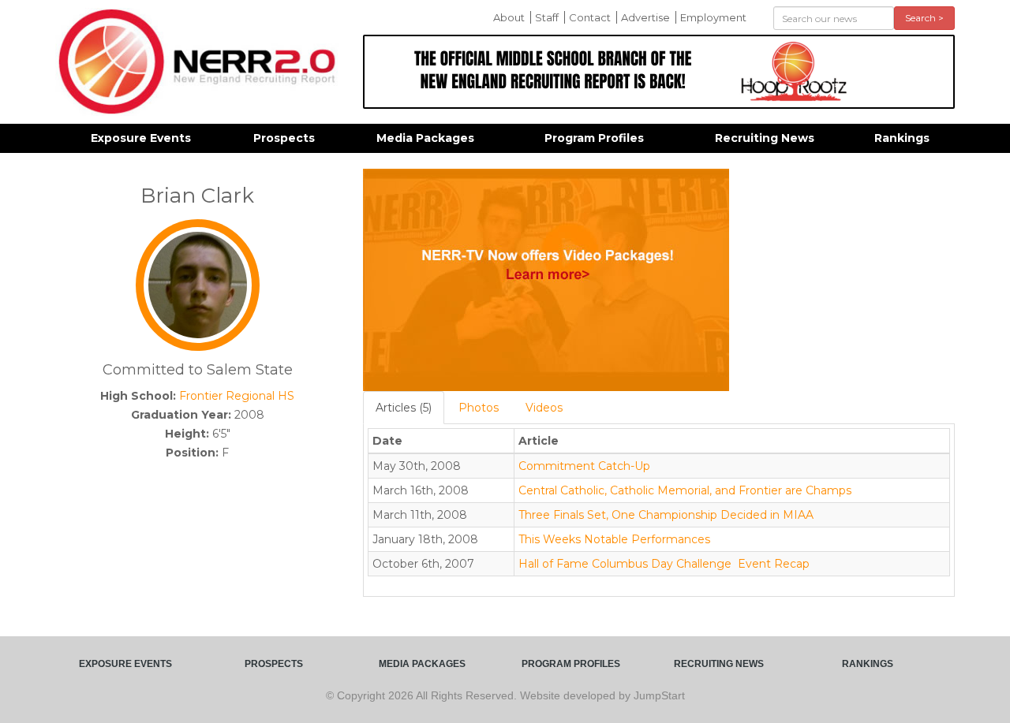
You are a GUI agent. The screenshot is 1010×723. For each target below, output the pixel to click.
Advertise (645, 17)
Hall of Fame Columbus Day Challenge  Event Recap (664, 564)
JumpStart (659, 695)
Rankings (902, 138)
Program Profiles (594, 138)
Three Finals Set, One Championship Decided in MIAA (666, 515)
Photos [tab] (478, 408)
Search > (924, 18)
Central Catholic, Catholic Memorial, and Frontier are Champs (684, 490)
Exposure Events (141, 138)
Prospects (284, 138)
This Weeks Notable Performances (614, 539)
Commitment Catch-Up (584, 466)
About (509, 17)
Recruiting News (764, 138)
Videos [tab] (544, 408)
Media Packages (425, 138)
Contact (590, 17)
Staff (547, 17)
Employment (713, 17)
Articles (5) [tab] (404, 408)
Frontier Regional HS (236, 396)
